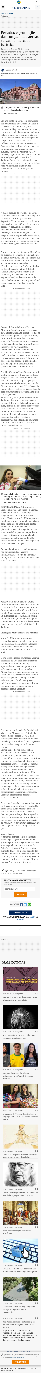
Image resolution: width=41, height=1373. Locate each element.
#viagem (13, 870)
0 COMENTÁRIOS (20, 912)
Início (2, 13)
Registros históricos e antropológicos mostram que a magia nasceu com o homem (19, 1324)
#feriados (5, 873)
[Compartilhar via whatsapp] (29, 905)
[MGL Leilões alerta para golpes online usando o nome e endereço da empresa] (20, 1251)
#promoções (31, 870)
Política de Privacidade (17, 1358)
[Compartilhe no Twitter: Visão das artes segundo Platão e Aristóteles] (37, 1227)
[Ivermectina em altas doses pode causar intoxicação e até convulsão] (20, 979)
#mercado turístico (17, 873)
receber (20, 894)
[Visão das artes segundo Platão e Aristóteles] (20, 1213)
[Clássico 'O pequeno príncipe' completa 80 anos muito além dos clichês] (20, 1137)
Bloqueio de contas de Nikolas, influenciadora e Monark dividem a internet (18, 1076)
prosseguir (20, 1362)
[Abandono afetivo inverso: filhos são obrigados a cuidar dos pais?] (20, 1017)
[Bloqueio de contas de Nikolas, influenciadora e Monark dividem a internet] (20, 1055)
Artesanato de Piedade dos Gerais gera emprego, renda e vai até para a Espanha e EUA (20, 1117)
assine (20, 919)
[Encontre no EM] (37, 7)
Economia (10, 13)
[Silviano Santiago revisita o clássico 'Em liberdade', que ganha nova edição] (20, 1174)
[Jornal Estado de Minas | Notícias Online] (20, 8)
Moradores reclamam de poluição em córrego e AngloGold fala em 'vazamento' (19, 1309)
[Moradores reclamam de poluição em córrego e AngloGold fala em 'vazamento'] (20, 1289)
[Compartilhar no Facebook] (21, 905)
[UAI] (19, 2)
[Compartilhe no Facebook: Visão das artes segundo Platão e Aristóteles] (35, 1227)
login (33, 917)
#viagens (21, 870)
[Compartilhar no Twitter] (25, 905)
